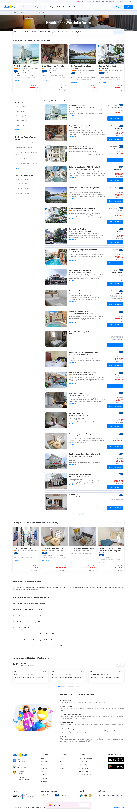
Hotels (62, 761)
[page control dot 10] (69, 686)
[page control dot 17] (77, 686)
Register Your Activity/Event (87, 775)
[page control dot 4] (62, 686)
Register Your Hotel (84, 771)
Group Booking (83, 761)
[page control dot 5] (63, 686)
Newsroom (44, 761)
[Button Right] (122, 664)
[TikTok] (122, 795)
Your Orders (119, 2)
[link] (118, 7)
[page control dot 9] (68, 686)
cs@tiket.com (21, 767)
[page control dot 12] (71, 686)
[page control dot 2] (60, 686)
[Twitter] (104, 795)
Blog (42, 758)
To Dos (62, 768)
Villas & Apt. (63, 765)
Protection (44, 778)
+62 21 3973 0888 (23, 779)
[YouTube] (113, 795)
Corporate (44, 768)
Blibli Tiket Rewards (108, 2)
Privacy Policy (83, 765)
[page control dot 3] (61, 686)
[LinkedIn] (108, 795)
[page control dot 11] (70, 686)
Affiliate (43, 771)
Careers (43, 765)
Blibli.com (44, 781)
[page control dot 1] (59, 686)
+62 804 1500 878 (23, 775)
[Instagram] (117, 795)
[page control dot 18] (78, 686)
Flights (62, 758)
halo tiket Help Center (85, 758)
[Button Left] (118, 664)
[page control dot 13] (72, 686)
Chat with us (21, 762)
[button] (118, 40)
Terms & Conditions (85, 768)
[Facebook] (99, 795)
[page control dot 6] (64, 686)
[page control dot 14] (73, 686)
